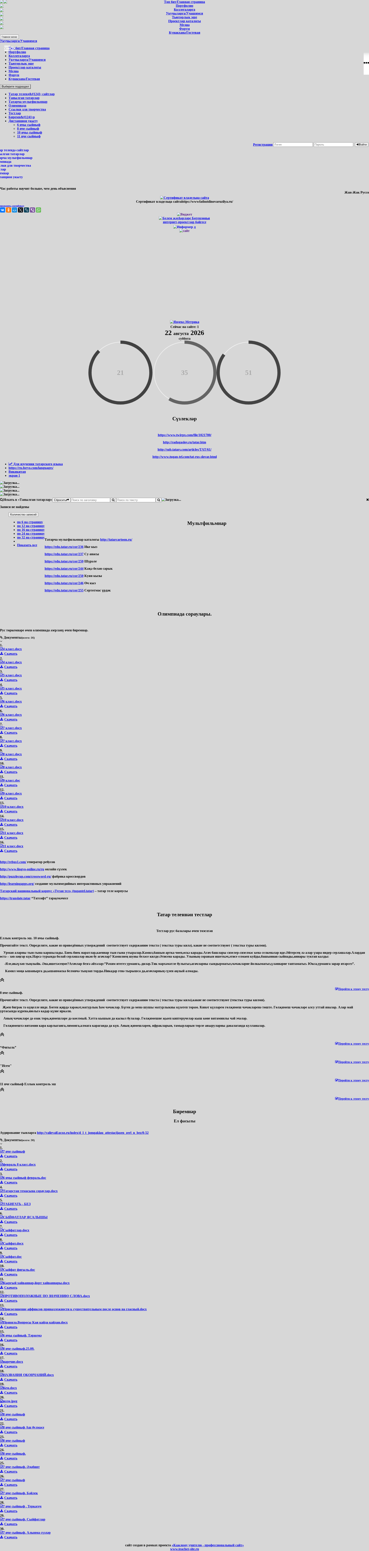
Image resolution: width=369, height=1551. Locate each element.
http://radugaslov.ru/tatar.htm (184, 442)
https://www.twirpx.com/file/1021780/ (184, 435)
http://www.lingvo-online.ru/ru (22, 869)
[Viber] (32, 210)
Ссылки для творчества (27, 109)
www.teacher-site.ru (184, 1549)
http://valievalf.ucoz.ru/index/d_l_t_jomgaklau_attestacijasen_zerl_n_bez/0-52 (93, 1132)
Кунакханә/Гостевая (24, 79)
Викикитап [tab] (17, 471)
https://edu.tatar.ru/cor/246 (64, 583)
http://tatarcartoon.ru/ (116, 539)
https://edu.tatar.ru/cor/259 (64, 561)
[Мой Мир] (14, 210)
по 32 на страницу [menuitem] (31, 537)
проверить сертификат (12, 205)
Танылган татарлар (24, 98)
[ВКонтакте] (2, 210)
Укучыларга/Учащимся (18, 41)
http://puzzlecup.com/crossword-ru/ (25, 876)
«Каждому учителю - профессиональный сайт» (208, 1545)
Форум (14, 75)
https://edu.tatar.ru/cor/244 (64, 568)
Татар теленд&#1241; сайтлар (32, 94)
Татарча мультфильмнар (28, 101)
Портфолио (17, 52)
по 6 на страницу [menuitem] (30, 522)
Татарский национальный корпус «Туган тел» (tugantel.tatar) (47, 891)
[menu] (27, 533)
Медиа (14, 71)
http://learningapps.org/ (17, 883)
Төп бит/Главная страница (29, 48)
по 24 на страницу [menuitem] (31, 533)
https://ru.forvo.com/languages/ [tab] (31, 468)
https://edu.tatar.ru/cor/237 (64, 554)
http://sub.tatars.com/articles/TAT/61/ (184, 449)
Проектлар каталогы (25, 67)
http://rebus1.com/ (13, 862)
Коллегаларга (19, 56)
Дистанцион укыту (23, 121)
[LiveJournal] (26, 210)
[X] (20, 210)
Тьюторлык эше (21, 63)
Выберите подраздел (15, 86)
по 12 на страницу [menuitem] (31, 526)
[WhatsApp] (38, 210)
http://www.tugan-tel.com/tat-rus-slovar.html (184, 457)
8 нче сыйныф (28, 128)
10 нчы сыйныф (29, 132)
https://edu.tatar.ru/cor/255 (64, 590)
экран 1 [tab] (14, 475)
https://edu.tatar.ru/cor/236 (64, 547)
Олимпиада (17, 105)
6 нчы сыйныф (28, 125)
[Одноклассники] (8, 210)
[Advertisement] (184, 275)
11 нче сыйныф (29, 136)
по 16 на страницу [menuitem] (31, 530)
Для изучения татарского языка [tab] (37, 464)
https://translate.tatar (15, 898)
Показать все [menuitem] (27, 545)
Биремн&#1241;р (22, 117)
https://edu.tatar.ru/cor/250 (64, 576)
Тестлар (15, 113)
